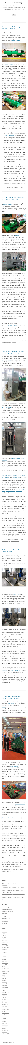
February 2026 (5, 942)
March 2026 (4, 940)
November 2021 (5, 1030)
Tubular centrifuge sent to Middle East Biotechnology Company (13, 352)
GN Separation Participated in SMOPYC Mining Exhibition (11, 697)
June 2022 (4, 1018)
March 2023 (4, 1002)
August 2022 (4, 1014)
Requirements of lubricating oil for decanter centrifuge (13, 28)
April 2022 (4, 1021)
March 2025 (4, 961)
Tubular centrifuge (6, 541)
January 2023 (4, 1006)
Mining (3, 871)
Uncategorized (15, 187)
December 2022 (5, 1007)
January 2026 (4, 944)
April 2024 (4, 980)
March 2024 (4, 982)
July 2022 (3, 1016)
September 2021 (5, 1033)
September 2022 (5, 1013)
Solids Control (15, 686)
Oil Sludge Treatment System (8, 911)
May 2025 (4, 957)
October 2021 (4, 1032)
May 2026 (4, 937)
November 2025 (5, 947)
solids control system (6, 918)
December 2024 (5, 966)
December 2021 (5, 1028)
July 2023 (3, 995)
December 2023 (5, 987)
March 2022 (4, 1023)
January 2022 (4, 1026)
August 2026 (4, 932)
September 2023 (5, 992)
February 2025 (5, 963)
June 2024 (4, 976)
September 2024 (5, 971)
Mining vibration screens (7, 909)
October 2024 (4, 970)
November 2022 (5, 1009)
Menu (14, 14)
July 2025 (3, 954)
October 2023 (4, 990)
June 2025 (4, 956)
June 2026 (4, 935)
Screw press (4, 913)
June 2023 (4, 997)
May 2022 (4, 1020)
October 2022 (4, 1011)
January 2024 (4, 985)
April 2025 (4, 959)
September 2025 (5, 951)
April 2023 (4, 1001)
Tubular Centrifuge (6, 920)
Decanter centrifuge (6, 189)
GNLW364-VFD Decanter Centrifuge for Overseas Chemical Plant (13, 198)
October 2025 (4, 949)
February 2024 (5, 983)
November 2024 (5, 968)
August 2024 (4, 973)
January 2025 (4, 964)
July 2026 (3, 933)
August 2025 (4, 952)
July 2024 (3, 975)
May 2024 (4, 978)
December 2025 (5, 945)
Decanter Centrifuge (14, 3)
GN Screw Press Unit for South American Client (12, 551)
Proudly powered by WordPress (8, 1042)
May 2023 (4, 999)
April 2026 (4, 939)
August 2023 (4, 994)
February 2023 (5, 1004)
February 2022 (5, 1025)
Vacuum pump (5, 923)
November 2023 (5, 989)
